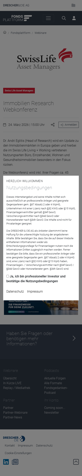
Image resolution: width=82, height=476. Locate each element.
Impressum (35, 291)
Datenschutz (15, 291)
